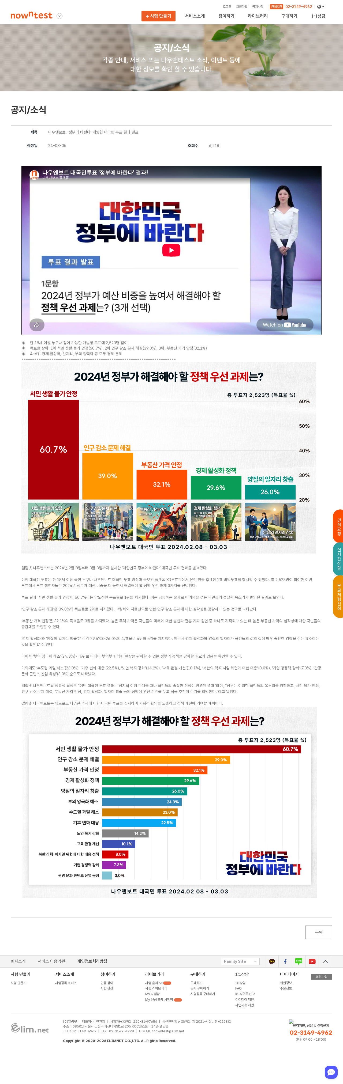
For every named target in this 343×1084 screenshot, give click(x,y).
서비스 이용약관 (51, 961)
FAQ (238, 988)
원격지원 (276, 7)
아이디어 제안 (244, 1000)
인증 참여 (106, 983)
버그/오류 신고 (245, 994)
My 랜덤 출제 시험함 (263, 21)
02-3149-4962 (298, 6)
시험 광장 (225, 21)
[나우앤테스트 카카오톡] (271, 961)
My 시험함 (152, 994)
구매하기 (196, 983)
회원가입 (241, 7)
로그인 (227, 7)
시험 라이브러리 (156, 988)
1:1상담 (242, 974)
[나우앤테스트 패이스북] (285, 961)
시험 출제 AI (154, 983)
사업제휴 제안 (244, 1005)
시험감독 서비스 (196, 21)
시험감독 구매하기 (294, 21)
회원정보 (286, 983)
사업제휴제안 (320, 21)
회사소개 (18, 961)
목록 (319, 932)
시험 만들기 (160, 16)
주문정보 (286, 988)
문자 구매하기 (200, 988)
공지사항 (257, 7)
